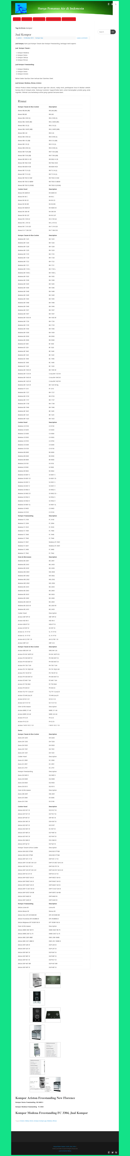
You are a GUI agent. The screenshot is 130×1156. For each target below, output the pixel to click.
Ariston (22, 1121)
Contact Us (26, 19)
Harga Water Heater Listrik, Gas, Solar (64, 1146)
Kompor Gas (39, 38)
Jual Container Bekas (65, 1151)
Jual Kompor (23, 34)
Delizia (27, 1121)
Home (17, 19)
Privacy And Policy (53, 19)
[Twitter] (112, 4)
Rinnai (55, 1121)
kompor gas (43, 1121)
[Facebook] (108, 4)
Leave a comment (82, 38)
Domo (31, 1121)
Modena (49, 1121)
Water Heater (39, 19)
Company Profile (69, 19)
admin (20, 38)
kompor (36, 1121)
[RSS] (115, 4)
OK (112, 32)
